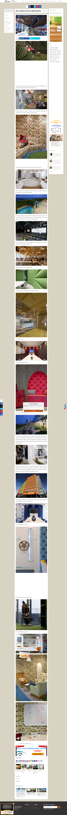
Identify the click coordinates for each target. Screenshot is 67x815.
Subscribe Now (33, 410)
